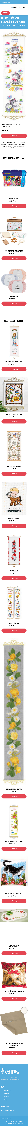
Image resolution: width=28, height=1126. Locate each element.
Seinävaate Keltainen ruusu (14, 414)
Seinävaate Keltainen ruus (14, 789)
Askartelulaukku (14, 199)
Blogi (5, 1100)
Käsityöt (10, 124)
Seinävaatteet (17, 124)
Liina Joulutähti (14, 946)
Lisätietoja (14, 135)
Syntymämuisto (14, 623)
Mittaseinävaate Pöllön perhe (14, 841)
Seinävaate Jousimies (14, 519)
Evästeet (20, 1121)
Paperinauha (7, 1090)
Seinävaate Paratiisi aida (14, 466)
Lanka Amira (14, 296)
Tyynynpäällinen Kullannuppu (14, 991)
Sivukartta (20, 1123)
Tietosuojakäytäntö (10, 1123)
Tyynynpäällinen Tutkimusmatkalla (14, 894)
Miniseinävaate (14, 571)
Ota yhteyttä (13, 1121)
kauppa (5, 12)
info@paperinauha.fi (6, 2)
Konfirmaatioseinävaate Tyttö (14, 362)
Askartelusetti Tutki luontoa (14, 251)
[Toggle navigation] (3, 7)
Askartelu (6, 1093)
